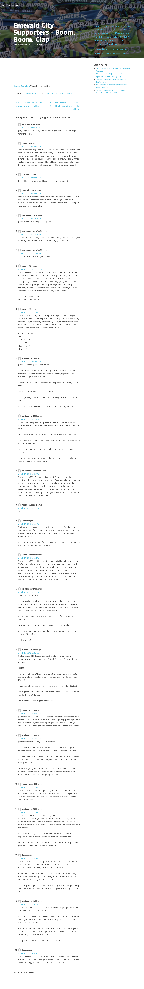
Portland (121, 40)
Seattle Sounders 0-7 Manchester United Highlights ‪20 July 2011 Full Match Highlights (64, 105)
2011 (102, 26)
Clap (55, 94)
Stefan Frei (116, 50)
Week (112, 53)
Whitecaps (118, 54)
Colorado (117, 30)
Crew (95, 33)
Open (110, 40)
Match (101, 40)
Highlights (100, 36)
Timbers (124, 49)
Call (105, 30)
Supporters (70, 94)
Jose (107, 37)
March (96, 40)
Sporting (110, 50)
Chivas (109, 30)
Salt (105, 45)
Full (114, 33)
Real (101, 45)
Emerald (61, 94)
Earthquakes (101, 33)
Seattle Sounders (40, 45)
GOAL (119, 32)
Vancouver (105, 53)
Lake (115, 37)
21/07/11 (97, 27)
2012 (107, 26)
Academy (116, 27)
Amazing (122, 26)
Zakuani (125, 54)
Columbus (123, 30)
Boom (46, 94)
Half (128, 33)
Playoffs (114, 40)
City (112, 30)
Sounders (100, 49)
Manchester (124, 36)
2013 (111, 27)
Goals (124, 33)
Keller (111, 37)
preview (96, 45)
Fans (107, 33)
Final (110, 33)
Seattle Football (11, 5)
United (97, 53)
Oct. (106, 40)
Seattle (112, 44)
